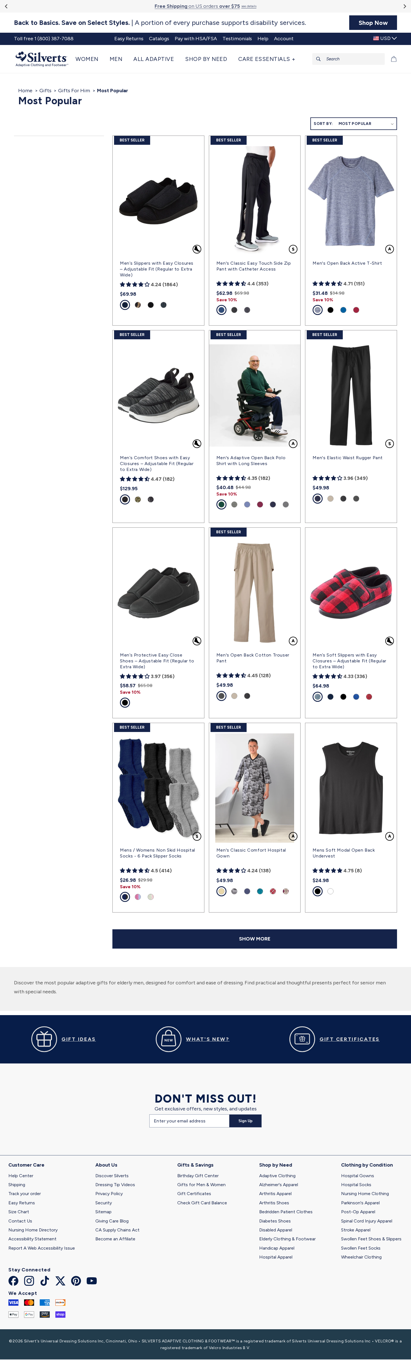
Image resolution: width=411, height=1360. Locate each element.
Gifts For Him (74, 90)
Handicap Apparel (276, 1248)
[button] (89, 59)
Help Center (20, 1175)
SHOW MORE (254, 939)
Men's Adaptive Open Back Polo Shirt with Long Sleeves (250, 460)
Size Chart (18, 1211)
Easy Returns (21, 1202)
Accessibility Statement (32, 1238)
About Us (106, 1165)
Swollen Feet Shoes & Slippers (371, 1238)
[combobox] (348, 59)
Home (25, 90)
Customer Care (26, 1165)
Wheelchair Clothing (361, 1257)
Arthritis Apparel (275, 1193)
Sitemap (103, 1211)
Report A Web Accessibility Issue (41, 1248)
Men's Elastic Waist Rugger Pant (348, 457)
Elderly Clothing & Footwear (287, 1238)
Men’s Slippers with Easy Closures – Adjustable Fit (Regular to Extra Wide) (156, 269)
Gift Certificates (194, 1193)
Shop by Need (275, 1165)
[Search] (318, 59)
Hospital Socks (356, 1184)
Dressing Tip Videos (115, 1184)
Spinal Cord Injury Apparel (366, 1221)
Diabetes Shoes (275, 1221)
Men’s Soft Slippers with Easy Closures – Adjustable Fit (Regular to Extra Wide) (349, 660)
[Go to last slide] (6, 6)
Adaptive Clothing (277, 1175)
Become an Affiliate (115, 1238)
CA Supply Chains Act (117, 1230)
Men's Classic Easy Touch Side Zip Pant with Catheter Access (253, 266)
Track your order (24, 1193)
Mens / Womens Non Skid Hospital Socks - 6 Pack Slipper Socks (157, 853)
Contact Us (20, 1221)
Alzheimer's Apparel (278, 1184)
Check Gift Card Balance (202, 1202)
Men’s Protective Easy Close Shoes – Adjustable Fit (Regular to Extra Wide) (157, 660)
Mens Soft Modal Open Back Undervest (344, 853)
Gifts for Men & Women (201, 1184)
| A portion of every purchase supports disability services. (160, 23)
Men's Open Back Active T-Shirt (347, 263)
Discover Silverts (112, 1175)
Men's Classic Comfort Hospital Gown (251, 853)
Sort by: (323, 123)
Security (103, 1202)
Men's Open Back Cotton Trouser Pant (252, 658)
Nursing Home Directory (33, 1230)
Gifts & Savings (195, 1165)
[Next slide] (404, 6)
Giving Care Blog (112, 1221)
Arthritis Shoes (274, 1202)
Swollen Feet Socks (361, 1248)
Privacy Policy (109, 1193)
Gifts (45, 90)
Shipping (16, 1184)
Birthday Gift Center (198, 1175)
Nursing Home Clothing (365, 1193)
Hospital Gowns (357, 1175)
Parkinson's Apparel (360, 1202)
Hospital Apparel (275, 1257)
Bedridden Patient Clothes (286, 1211)
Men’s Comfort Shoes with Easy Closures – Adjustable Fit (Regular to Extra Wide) (156, 463)
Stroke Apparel (355, 1230)
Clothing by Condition (367, 1165)
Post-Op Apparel (358, 1211)
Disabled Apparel (275, 1230)
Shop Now (373, 22)
